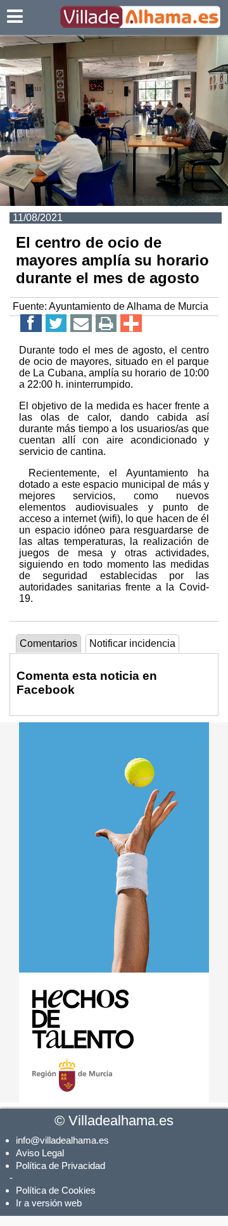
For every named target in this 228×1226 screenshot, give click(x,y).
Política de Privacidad (60, 1165)
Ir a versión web (49, 1202)
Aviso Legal (40, 1152)
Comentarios (48, 643)
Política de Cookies (56, 1190)
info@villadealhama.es (62, 1140)
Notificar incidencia (132, 643)
